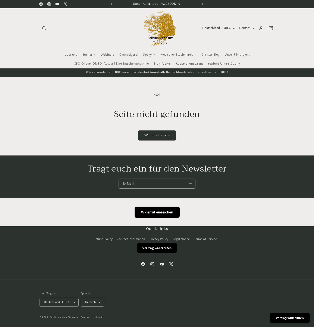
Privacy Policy (159, 239)
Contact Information (131, 239)
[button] (44, 28)
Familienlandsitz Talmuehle (65, 317)
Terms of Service (205, 239)
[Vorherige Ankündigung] (111, 4)
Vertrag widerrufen (157, 248)
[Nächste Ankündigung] (202, 4)
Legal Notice (181, 239)
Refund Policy (103, 239)
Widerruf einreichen (157, 212)
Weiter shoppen (157, 135)
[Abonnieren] (190, 184)
